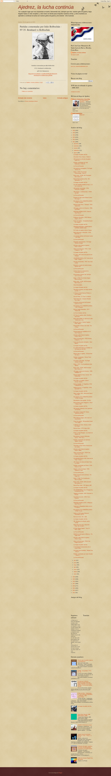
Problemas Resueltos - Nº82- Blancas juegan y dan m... (82, 218)
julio (75, 560)
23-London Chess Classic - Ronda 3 (82, 156)
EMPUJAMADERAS (77, 113)
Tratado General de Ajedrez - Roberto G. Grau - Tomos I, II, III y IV (85, 735)
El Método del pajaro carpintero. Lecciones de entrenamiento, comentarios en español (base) (85, 747)
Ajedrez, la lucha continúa (46, 7)
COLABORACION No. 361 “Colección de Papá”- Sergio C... (83, 259)
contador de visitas (75, 91)
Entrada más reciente (25, 98)
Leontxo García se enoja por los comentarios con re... (81, 271)
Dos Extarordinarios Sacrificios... (84, 101)
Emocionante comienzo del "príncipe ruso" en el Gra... (82, 275)
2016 (74, 585)
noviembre (76, 146)
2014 (74, 590)
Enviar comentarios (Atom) (31, 101)
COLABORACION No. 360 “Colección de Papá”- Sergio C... (83, 459)
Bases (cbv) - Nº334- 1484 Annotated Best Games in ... (82, 368)
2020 (74, 576)
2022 (74, 139)
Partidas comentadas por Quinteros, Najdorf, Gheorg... (82, 440)
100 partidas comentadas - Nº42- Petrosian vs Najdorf (81, 189)
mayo (75, 564)
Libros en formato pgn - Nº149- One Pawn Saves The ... (82, 453)
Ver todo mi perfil (75, 54)
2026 (74, 130)
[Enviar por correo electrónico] (47, 82)
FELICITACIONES (78, 285)
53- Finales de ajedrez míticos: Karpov (83, 230)
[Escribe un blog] (48, 82)
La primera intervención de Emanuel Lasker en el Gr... (82, 303)
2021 (74, 141)
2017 (74, 583)
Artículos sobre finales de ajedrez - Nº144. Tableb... (82, 450)
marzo (75, 569)
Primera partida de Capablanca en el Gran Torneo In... (82, 332)
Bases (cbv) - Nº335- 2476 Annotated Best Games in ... (82, 282)
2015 (74, 588)
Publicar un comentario (27, 91)
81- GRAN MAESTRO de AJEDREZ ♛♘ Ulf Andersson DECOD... (83, 348)
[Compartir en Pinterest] (53, 82)
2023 (74, 137)
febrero (75, 571)
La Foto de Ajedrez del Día (80, 313)
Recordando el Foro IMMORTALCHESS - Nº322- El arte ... (83, 510)
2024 (74, 135)
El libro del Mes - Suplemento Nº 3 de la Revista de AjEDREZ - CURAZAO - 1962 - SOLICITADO (85, 695)
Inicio (44, 98)
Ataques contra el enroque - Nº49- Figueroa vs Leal (81, 469)
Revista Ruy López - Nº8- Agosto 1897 (83, 485)
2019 (74, 579)
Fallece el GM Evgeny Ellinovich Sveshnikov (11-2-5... (81, 514)
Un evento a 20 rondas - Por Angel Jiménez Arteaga (82, 361)
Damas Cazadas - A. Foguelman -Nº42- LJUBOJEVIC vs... (83, 384)
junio (75, 562)
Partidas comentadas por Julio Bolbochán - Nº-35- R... (81, 163)
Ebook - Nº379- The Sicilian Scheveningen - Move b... (80, 172)
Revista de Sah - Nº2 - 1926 (80, 516)
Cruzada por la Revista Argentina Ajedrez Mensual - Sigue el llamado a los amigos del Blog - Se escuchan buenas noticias (85, 684)
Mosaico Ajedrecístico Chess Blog (81, 99)
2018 (74, 581)
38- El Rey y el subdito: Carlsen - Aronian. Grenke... (81, 381)
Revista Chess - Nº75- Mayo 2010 (82, 428)
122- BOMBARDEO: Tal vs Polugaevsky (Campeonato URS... (83, 490)
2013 (74, 592)
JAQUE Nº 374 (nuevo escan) (85, 725)
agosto (75, 152)
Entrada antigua (62, 98)
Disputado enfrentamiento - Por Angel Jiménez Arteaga (82, 242)
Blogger (60, 772)
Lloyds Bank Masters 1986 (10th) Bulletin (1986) (84, 715)
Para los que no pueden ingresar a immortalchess (85, 661)
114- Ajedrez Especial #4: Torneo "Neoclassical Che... (81, 412)
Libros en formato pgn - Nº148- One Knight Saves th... (82, 542)
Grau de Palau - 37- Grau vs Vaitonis (82, 296)
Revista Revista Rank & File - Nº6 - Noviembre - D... (82, 179)
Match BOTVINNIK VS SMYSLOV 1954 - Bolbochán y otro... (83, 319)
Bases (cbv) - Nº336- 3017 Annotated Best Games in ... (82, 176)
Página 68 (82, 114)
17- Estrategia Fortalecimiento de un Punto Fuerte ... (82, 547)
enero (75, 574)
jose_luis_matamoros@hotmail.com (79, 66)
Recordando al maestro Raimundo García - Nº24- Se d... (81, 437)
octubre (76, 148)
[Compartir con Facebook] (51, 82)
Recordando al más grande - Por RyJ (82, 400)
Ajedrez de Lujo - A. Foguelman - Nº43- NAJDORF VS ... (83, 388)
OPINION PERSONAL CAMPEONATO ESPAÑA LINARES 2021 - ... (83, 227)
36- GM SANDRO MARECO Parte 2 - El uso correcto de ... (83, 185)
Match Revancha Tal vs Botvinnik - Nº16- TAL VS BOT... (82, 525)
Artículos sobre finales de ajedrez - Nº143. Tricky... (82, 538)
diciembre (76, 143)
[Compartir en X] (50, 82)
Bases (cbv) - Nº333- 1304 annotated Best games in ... (82, 482)
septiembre (76, 150)
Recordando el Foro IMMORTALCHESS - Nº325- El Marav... (83, 201)
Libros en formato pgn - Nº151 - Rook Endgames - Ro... (82, 249)
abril (75, 567)
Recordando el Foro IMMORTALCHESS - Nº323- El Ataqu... (83, 397)
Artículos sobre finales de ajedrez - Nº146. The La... (82, 335)
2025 (74, 132)
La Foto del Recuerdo (79, 166)
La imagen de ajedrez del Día (80, 154)
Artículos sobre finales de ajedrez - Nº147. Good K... (82, 246)
